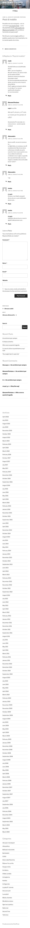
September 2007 (7, 794)
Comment (5, 240)
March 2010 (6, 694)
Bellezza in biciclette (8, 849)
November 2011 (7, 626)
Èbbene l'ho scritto (8, 863)
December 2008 (7, 746)
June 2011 (5, 643)
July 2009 (5, 722)
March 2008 (6, 777)
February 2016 (6, 506)
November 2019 (7, 430)
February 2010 (6, 698)
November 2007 (7, 787)
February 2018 (6, 454)
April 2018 (5, 447)
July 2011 (5, 640)
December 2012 (7, 581)
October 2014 (6, 533)
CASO (4, 856)
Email (4, 272)
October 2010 (6, 670)
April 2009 (5, 732)
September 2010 (7, 674)
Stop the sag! (15, 386)
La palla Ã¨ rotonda (7, 887)
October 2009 (6, 712)
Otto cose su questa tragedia (10, 345)
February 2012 (6, 616)
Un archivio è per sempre (9, 338)
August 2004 (6, 818)
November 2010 (7, 667)
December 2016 (7, 475)
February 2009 (6, 739)
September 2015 (7, 520)
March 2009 (6, 736)
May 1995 (5, 828)
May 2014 (5, 547)
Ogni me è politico (7, 904)
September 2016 (7, 482)
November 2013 (7, 557)
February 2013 (6, 578)
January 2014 (6, 554)
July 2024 (5, 420)
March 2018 (6, 451)
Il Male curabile (6, 873)
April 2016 (5, 499)
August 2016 (6, 485)
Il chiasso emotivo (7, 341)
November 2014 (7, 530)
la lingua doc (6, 884)
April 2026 (5, 417)
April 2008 (5, 773)
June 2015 (5, 523)
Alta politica (6, 846)
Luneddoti (5, 894)
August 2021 (6, 423)
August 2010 (6, 677)
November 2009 (7, 708)
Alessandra (11, 136)
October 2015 (6, 516)
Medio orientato (10, 49)
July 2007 (5, 801)
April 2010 (5, 691)
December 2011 (7, 622)
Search (4, 323)
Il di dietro (5, 870)
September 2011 (7, 633)
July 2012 (5, 598)
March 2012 (5, 612)
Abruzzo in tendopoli (8, 843)
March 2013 (6, 574)
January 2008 (6, 784)
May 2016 (5, 496)
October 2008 (6, 753)
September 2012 (7, 592)
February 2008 (6, 780)
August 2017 (6, 461)
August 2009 (6, 719)
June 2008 (5, 767)
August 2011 (6, 636)
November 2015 (7, 513)
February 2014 (6, 550)
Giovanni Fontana (20, 17)
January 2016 (6, 509)
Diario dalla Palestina (8, 860)
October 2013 (6, 561)
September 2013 (7, 564)
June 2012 (5, 602)
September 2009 (7, 715)
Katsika (4, 880)
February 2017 (6, 472)
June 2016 (5, 492)
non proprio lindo (14, 26)
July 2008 (5, 763)
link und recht (6, 891)
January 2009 (6, 743)
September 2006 (7, 804)
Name (4, 263)
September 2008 (7, 756)
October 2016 (6, 478)
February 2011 (6, 657)
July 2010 (5, 681)
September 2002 (7, 821)
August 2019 (6, 437)
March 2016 (6, 502)
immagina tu (6, 877)
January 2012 (6, 619)
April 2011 (5, 650)
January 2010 (6, 701)
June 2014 (5, 544)
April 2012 (5, 609)
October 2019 (6, 434)
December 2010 (7, 664)
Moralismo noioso (7, 901)
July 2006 (5, 808)
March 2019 (6, 441)
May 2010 (5, 688)
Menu (16, 11)
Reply (9, 95)
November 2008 (7, 749)
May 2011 (5, 646)
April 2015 (5, 526)
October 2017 (6, 458)
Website (5, 280)
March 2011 (5, 653)
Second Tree (6, 911)
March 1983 (6, 832)
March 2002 (6, 825)
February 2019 (6, 444)
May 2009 (5, 729)
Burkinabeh (5, 853)
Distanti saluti (12, 2)
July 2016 (5, 489)
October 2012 (6, 588)
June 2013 (5, 567)
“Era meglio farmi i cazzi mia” (10, 354)
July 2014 (5, 540)
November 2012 (7, 585)
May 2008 (5, 770)
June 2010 (5, 684)
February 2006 (6, 811)
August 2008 (6, 760)
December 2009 (7, 705)
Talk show (5, 915)
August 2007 (6, 797)
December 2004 (7, 815)
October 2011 (6, 629)
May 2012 (5, 605)
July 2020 (5, 427)
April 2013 (5, 571)
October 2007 (6, 790)
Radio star (5, 908)
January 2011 (6, 660)
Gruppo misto (6, 867)
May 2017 (5, 468)
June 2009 (5, 725)
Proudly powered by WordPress (10, 924)
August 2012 (6, 595)
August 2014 (6, 537)
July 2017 (5, 465)
